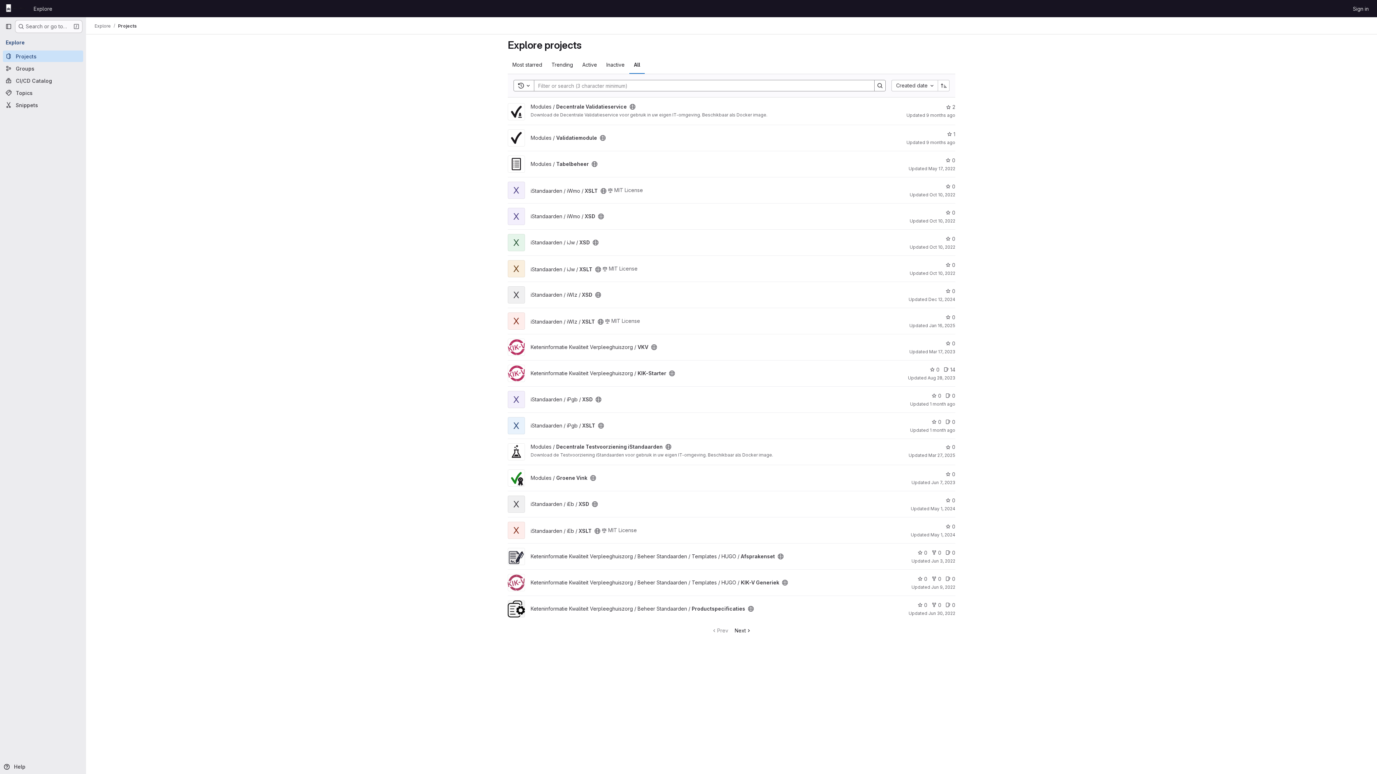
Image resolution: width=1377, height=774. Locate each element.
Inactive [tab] (615, 65)
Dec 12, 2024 (941, 299)
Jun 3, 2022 (943, 561)
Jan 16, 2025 (942, 325)
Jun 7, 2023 (943, 482)
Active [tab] (589, 65)
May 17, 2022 (941, 168)
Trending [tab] (562, 65)
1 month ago (942, 404)
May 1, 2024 (943, 508)
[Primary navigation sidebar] (8, 26)
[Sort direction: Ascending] (944, 85)
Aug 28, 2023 (941, 378)
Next (740, 630)
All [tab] (637, 65)
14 (952, 370)
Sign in (1361, 9)
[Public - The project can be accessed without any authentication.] (632, 107)
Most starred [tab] (527, 65)
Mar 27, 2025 (941, 455)
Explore (43, 9)
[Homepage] (16, 8)
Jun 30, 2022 (941, 613)
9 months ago (940, 115)
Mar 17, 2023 (942, 351)
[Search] (880, 85)
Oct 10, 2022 (942, 194)
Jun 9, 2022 (943, 587)
